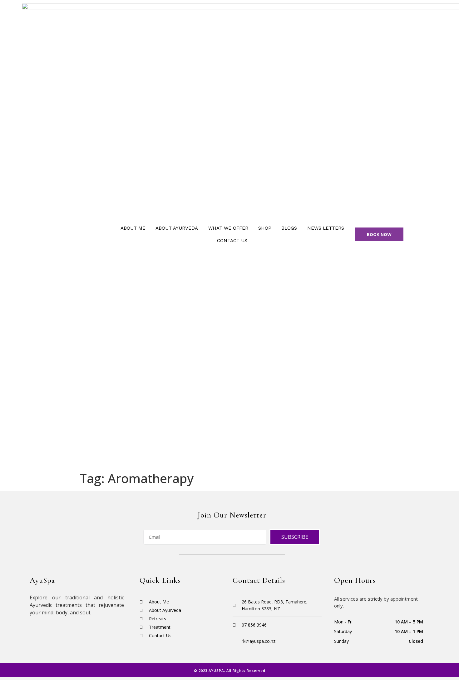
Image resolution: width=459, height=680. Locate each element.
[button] (379, 234)
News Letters (325, 228)
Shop (264, 228)
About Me (133, 228)
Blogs (289, 228)
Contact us (232, 240)
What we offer (228, 228)
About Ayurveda (176, 228)
